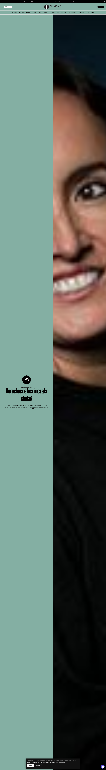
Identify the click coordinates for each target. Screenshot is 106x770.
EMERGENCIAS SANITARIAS (24, 12)
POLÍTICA (34, 12)
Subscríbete (100, 6)
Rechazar (38, 765)
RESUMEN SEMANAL (72, 12)
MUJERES (45, 12)
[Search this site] (2, 7)
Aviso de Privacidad (59, 762)
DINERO (39, 12)
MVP (58, 12)
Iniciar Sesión (93, 6)
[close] (104, 2)
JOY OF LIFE (52, 12)
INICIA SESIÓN (81, 12)
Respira (9, 6)
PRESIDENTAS (63, 12)
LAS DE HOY (14, 12)
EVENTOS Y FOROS (90, 12)
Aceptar (30, 765)
